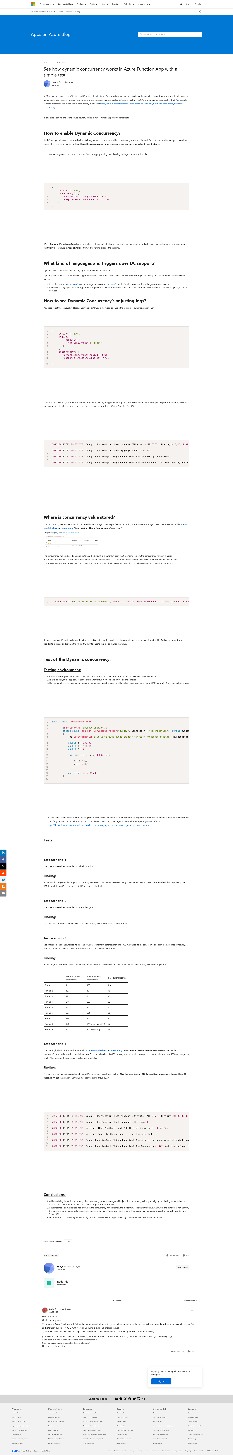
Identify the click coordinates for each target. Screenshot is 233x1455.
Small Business (121, 1443)
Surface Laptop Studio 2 (19, 1421)
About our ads (198, 1451)
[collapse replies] (36, 1308)
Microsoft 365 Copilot (123, 1439)
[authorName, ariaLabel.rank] (47, 83)
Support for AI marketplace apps (163, 1426)
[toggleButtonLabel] (200, 11)
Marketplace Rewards (160, 1439)
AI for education (88, 1443)
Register (189, 4)
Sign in (161, 1381)
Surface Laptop (16, 1417)
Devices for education (90, 1417)
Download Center (54, 1417)
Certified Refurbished (55, 1434)
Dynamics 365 (121, 1421)
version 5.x (75, 284)
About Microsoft (193, 1417)
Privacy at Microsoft (194, 1426)
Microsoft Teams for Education (93, 1421)
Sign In (198, 4)
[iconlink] (49, 1283)
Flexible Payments (54, 1443)
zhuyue (55, 82)
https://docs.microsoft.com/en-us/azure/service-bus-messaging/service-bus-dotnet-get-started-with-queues (98, 825)
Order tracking (53, 1430)
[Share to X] (125, 1398)
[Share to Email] (143, 1398)
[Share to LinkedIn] (116, 1398)
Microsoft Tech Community (161, 1430)
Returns (50, 1426)
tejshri (51, 1309)
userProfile (183, 1267)
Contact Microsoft (120, 1451)
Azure (61, 11)
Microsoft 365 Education (91, 1426)
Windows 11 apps (17, 1443)
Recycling (188, 1451)
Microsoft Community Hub (40, 11)
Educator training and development (94, 1434)
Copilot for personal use (19, 1430)
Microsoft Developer (159, 1417)
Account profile (53, 1413)
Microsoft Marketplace (160, 1434)
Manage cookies (142, 1451)
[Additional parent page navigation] (54, 11)
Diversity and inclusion (195, 1434)
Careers (190, 1413)
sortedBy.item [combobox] (189, 1300)
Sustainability (192, 1443)
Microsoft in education (90, 1413)
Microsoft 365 (121, 1426)
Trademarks (166, 1451)
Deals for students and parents (93, 1439)
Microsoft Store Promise (56, 1439)
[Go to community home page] (33, 4)
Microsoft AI (120, 1413)
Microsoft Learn (158, 1421)
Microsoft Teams (121, 1434)
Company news (193, 1421)
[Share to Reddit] (129, 1398)
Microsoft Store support (56, 1421)
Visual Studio (157, 1443)
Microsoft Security (122, 1417)
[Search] (181, 4)
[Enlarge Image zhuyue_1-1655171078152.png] (71, 539)
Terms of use (155, 1451)
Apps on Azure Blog (73, 11)
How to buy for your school (92, 1430)
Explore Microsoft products (20, 1439)
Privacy (131, 1451)
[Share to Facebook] (120, 1398)
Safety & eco (177, 1451)
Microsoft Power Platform (124, 1430)
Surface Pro (15, 1413)
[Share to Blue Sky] (134, 1398)
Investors (191, 1430)
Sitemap (108, 1451)
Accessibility (192, 1439)
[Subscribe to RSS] (138, 1398)
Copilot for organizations (20, 1426)
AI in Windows (16, 1434)
